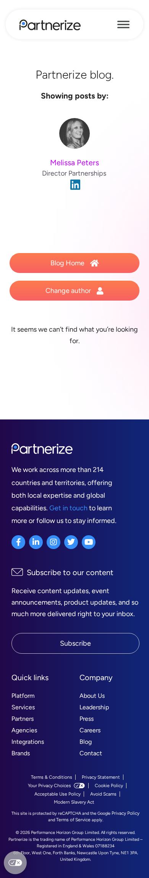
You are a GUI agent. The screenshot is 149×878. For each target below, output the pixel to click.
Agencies (24, 730)
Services (23, 707)
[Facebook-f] (18, 542)
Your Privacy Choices (49, 785)
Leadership (94, 707)
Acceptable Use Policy (57, 794)
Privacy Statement (101, 777)
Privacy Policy (125, 813)
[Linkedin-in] (36, 542)
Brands (20, 753)
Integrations (27, 741)
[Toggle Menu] (123, 24)
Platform (23, 695)
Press (86, 718)
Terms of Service (73, 819)
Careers (89, 730)
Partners (22, 718)
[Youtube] (89, 542)
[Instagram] (53, 542)
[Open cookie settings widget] (15, 862)
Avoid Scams (103, 794)
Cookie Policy (109, 785)
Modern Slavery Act (74, 802)
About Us (92, 695)
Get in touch (68, 508)
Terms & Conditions (51, 777)
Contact (90, 753)
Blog (85, 741)
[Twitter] (71, 542)
